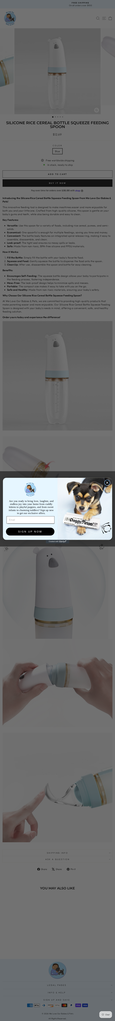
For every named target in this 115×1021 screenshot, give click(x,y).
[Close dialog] (107, 482)
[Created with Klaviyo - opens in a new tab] (57, 541)
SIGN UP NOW (30, 531)
